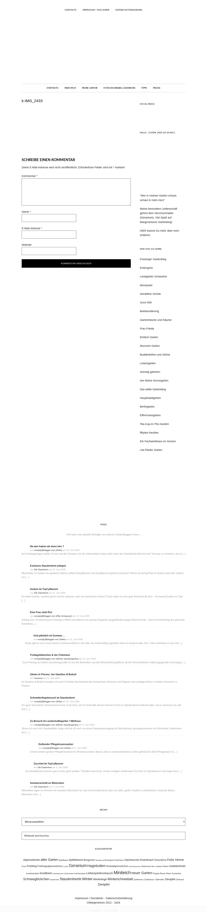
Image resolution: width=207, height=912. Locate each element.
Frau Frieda (147, 328)
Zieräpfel (103, 884)
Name (26, 211)
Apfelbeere (63, 860)
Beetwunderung (149, 311)
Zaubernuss (138, 879)
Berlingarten (147, 406)
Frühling (32, 866)
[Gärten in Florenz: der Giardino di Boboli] (25, 678)
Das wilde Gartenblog (153, 389)
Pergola (156, 873)
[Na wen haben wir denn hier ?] (25, 550)
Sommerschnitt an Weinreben (47, 783)
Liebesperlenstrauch (99, 873)
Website (27, 244)
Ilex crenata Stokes (160, 866)
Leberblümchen (58, 873)
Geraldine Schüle (150, 293)
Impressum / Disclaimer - (90, 898)
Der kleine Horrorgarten (154, 380)
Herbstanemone (135, 866)
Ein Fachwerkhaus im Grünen (158, 441)
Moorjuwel (146, 285)
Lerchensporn (80, 873)
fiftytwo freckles (149, 432)
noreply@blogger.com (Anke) (48, 550)
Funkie (65, 866)
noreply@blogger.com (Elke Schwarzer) (53, 616)
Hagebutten (96, 866)
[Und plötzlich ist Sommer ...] (28, 639)
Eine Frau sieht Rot (41, 612)
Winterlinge (100, 879)
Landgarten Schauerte (153, 276)
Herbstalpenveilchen (117, 866)
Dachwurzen (132, 859)
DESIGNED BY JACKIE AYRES (103, 911)
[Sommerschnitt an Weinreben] (25, 787)
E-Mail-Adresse (32, 228)
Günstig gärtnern (150, 371)
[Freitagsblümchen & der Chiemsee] (25, 659)
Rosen (163, 873)
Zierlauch (180, 879)
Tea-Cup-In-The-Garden (154, 424)
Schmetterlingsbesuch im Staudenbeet (52, 697)
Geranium (78, 865)
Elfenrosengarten (150, 415)
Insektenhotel (177, 866)
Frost (24, 866)
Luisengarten (148, 363)
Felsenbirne (160, 860)
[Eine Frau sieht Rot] (25, 616)
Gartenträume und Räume (156, 319)
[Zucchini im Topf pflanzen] (28, 767)
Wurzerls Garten (150, 345)
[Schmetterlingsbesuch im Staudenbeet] (25, 702)
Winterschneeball (120, 879)
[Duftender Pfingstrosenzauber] (33, 748)
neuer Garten (141, 873)
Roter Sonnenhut (173, 873)
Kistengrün (146, 267)
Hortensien (146, 866)
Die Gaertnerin (41, 569)
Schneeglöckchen (36, 879)
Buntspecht (110, 860)
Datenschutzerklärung (119, 898)
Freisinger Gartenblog (153, 259)
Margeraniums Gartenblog (103, 49)
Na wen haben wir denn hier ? (47, 546)
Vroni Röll (146, 302)
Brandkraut (100, 860)
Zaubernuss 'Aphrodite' (154, 879)
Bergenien (89, 860)
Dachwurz (119, 860)
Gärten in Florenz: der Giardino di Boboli (53, 674)
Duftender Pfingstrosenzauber (55, 744)
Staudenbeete (71, 879)
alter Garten (49, 860)
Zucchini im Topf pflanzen (48, 763)
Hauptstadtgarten (150, 397)
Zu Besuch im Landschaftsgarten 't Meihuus (55, 721)
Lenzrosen (68, 873)
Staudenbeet (54, 879)
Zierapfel (170, 879)
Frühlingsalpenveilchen (50, 866)
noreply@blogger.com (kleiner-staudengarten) (56, 658)
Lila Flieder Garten (151, 449)
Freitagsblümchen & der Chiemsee (50, 655)
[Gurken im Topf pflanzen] (25, 593)
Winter (87, 879)
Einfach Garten (149, 337)
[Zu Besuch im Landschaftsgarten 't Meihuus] (25, 725)
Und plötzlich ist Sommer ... (49, 635)
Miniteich (122, 872)
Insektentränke (32, 873)
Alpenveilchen (31, 859)
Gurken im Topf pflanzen (44, 589)
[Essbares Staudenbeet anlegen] (25, 570)
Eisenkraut (146, 859)
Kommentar (30, 176)
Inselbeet (46, 873)
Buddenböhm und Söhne (155, 354)
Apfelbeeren (76, 859)
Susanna (38, 678)
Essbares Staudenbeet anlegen (48, 565)
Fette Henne (175, 859)
